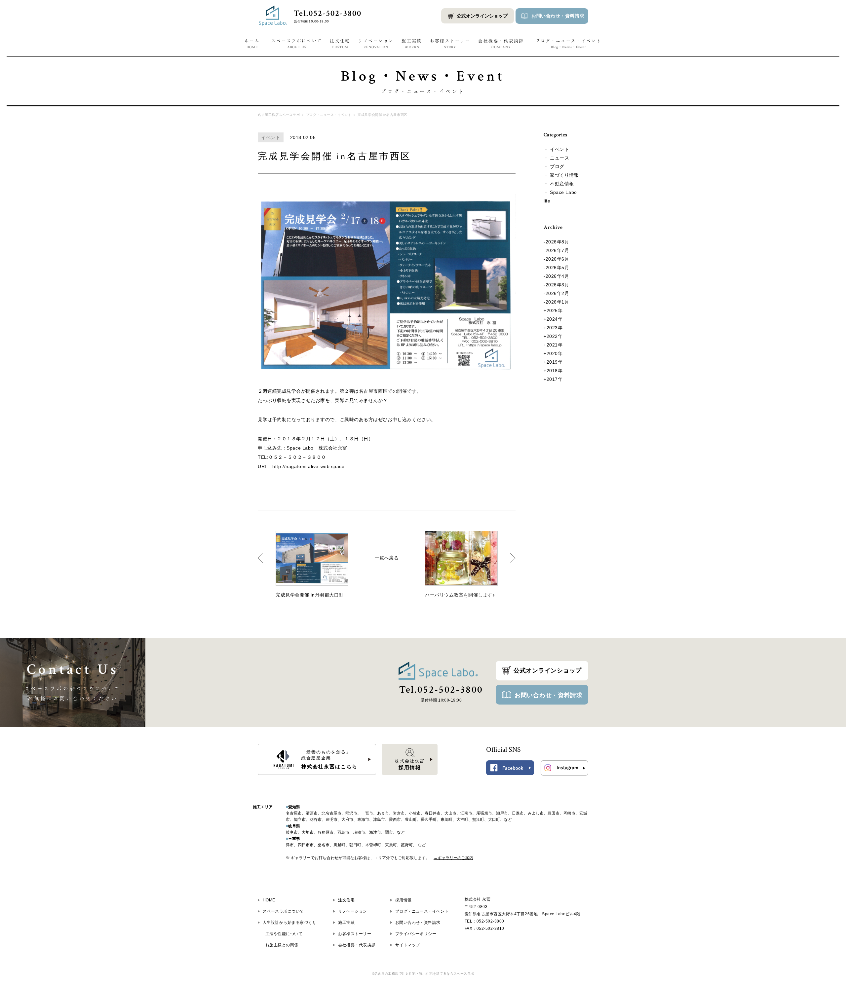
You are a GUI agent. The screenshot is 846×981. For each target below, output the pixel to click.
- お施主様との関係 (280, 945)
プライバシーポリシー (416, 933)
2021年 (555, 344)
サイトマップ (407, 945)
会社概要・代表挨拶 (501, 43)
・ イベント (556, 149)
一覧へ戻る (387, 558)
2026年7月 (557, 250)
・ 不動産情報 (559, 183)
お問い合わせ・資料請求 (549, 695)
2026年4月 (557, 276)
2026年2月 (557, 293)
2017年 (555, 379)
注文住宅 (340, 43)
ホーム (252, 43)
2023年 (555, 327)
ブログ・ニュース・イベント (569, 43)
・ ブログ (554, 166)
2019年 (555, 362)
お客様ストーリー (450, 43)
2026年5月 (557, 267)
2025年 (555, 310)
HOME (269, 900)
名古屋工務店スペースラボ (279, 115)
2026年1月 (557, 302)
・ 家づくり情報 (561, 175)
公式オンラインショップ (482, 15)
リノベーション (376, 43)
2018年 (555, 370)
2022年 (555, 336)
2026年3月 (557, 284)
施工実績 (412, 43)
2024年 (555, 319)
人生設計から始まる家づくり (289, 922)
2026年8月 (557, 241)
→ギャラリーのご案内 (453, 857)
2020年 (555, 353)
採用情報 (403, 900)
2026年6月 (557, 259)
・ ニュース (556, 158)
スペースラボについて (296, 43)
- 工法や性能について (282, 933)
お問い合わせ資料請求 (557, 15)
